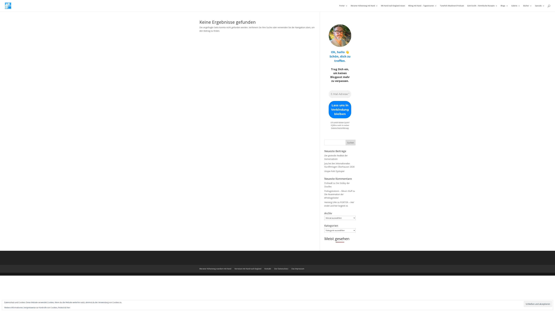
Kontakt (267, 269)
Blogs (503, 6)
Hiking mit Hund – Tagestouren (421, 6)
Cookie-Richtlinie (77, 307)
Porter (342, 6)
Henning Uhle (330, 202)
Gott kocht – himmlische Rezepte (481, 6)
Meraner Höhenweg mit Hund (363, 6)
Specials (538, 6)
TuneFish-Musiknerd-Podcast (452, 6)
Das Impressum (298, 269)
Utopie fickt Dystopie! (334, 171)
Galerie (514, 6)
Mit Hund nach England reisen (393, 6)
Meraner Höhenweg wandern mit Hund (215, 269)
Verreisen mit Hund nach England (247, 269)
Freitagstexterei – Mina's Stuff (338, 191)
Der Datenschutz (281, 269)
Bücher (526, 6)
